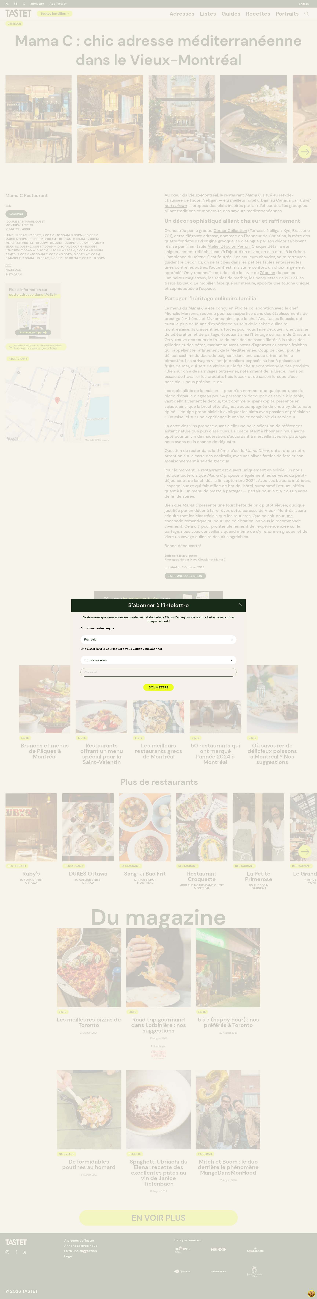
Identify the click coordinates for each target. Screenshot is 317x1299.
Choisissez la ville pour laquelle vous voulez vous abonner (121, 648)
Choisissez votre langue (97, 628)
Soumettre (158, 687)
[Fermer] (240, 605)
